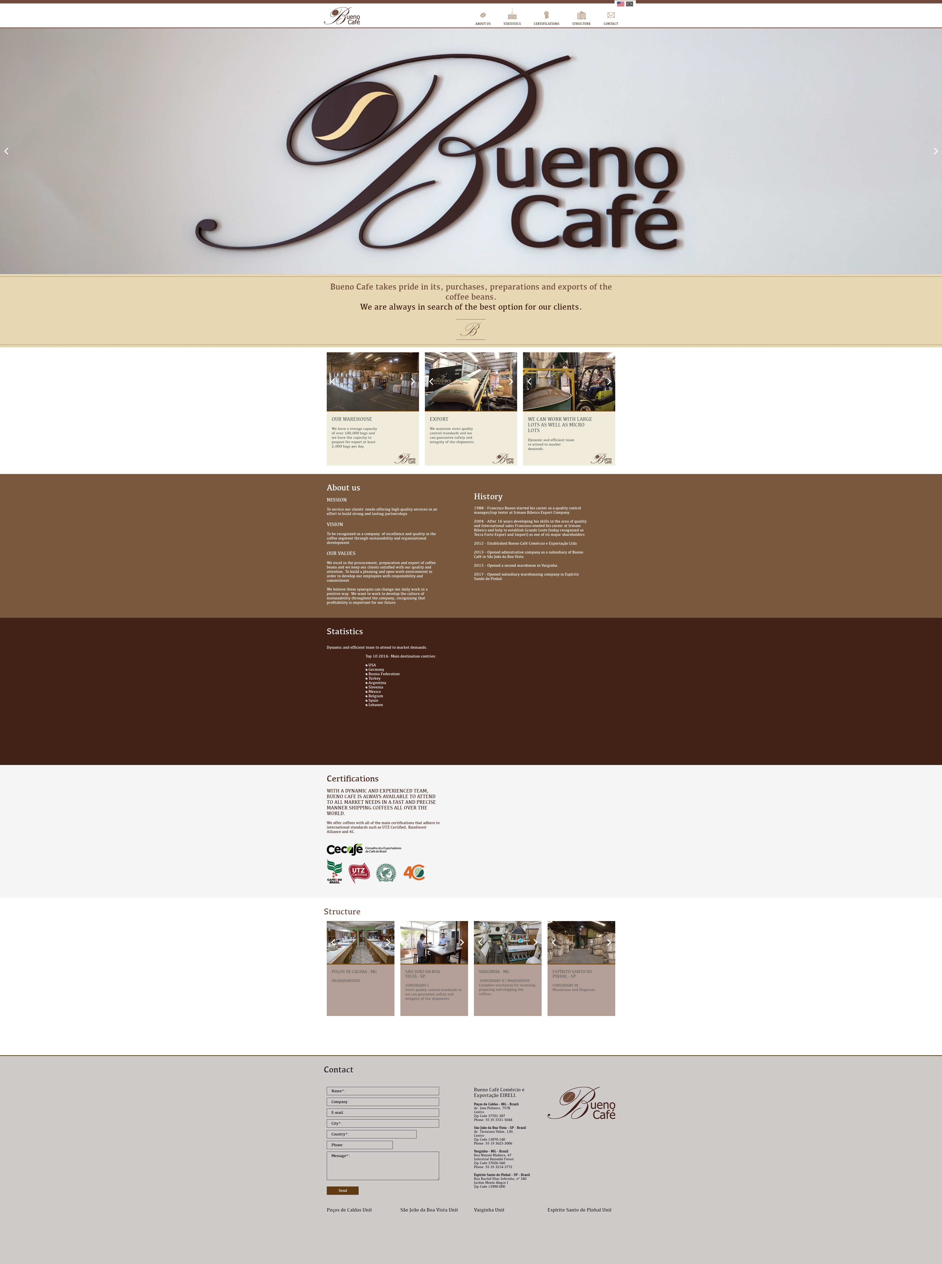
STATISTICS (512, 24)
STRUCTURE (581, 24)
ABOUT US (483, 24)
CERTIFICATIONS (546, 24)
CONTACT (611, 24)
